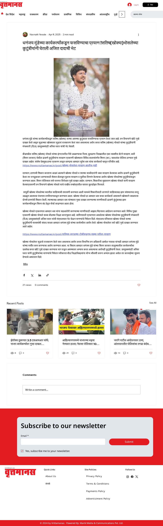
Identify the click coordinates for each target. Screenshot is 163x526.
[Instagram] (127, 476)
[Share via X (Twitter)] (31, 275)
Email (25, 435)
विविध (25, 264)
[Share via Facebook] (24, 275)
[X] (136, 476)
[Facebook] (132, 476)
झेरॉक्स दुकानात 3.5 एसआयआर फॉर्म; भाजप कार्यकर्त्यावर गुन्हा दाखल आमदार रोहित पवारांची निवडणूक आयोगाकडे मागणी (30, 342)
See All (152, 302)
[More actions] (138, 34)
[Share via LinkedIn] (39, 275)
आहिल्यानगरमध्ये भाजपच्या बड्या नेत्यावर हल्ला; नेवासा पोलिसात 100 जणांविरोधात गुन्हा (80, 342)
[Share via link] (47, 275)
